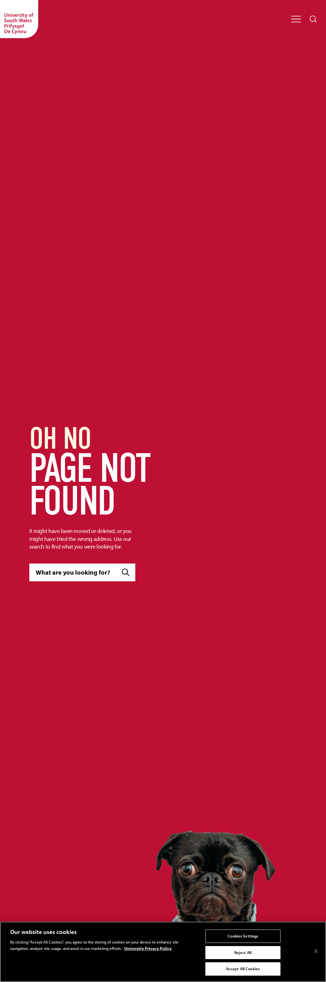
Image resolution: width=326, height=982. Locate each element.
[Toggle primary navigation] (296, 19)
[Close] (316, 951)
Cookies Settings (243, 935)
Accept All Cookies (243, 968)
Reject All (243, 952)
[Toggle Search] (313, 19)
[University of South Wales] (19, 19)
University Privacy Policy (148, 948)
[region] (163, 952)
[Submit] (126, 572)
